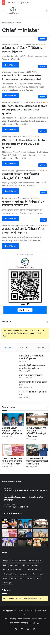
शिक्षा (11, 623)
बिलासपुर (13, 578)
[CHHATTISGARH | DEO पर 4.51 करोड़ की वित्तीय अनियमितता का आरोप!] (13, 450)
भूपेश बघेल (29, 578)
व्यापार (40, 619)
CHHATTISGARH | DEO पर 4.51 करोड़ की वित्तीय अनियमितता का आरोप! (12, 461)
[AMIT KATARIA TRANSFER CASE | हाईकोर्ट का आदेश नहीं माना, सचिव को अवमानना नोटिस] (40, 542)
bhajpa (5, 561)
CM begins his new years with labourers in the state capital (21, 77)
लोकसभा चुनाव (7, 583)
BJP (4, 565)
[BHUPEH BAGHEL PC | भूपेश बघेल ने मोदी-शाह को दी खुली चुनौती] (9, 542)
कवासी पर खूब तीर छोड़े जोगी (31, 375)
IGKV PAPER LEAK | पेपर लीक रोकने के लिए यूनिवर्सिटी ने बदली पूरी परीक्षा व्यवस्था (36, 432)
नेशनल (20, 619)
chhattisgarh (14, 565)
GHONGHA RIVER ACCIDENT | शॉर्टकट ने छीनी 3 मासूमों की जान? (12, 431)
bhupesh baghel (35, 561)
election (33, 574)
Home (6, 23)
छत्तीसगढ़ (13, 619)
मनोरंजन (16, 623)
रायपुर (37, 578)
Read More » (10, 65)
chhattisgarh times (10, 574)
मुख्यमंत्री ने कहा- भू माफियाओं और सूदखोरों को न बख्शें (20, 176)
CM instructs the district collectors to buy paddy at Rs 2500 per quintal (24, 109)
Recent (23, 347)
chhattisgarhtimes (10, 72)
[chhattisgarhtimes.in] (12, 11)
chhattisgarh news (32, 569)
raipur (42, 574)
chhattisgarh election (30, 565)
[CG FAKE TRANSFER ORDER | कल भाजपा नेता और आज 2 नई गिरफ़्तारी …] (9, 523)
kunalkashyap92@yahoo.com (14, 44)
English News (34, 623)
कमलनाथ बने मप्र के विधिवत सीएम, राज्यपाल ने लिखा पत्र (23, 203)
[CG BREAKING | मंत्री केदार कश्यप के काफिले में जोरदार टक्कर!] (37, 450)
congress (23, 574)
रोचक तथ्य (24, 623)
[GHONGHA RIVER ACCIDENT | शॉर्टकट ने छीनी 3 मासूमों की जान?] (13, 419)
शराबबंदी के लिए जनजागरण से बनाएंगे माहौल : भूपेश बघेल (32, 367)
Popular (8, 347)
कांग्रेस (5, 578)
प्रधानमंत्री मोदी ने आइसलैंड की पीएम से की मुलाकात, (31, 357)
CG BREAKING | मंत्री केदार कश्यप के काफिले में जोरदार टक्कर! (37, 461)
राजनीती (34, 619)
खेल (45, 619)
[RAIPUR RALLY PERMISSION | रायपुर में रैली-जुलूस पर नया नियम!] (40, 533)
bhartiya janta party (19, 561)
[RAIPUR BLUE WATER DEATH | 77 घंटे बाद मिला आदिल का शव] (25, 542)
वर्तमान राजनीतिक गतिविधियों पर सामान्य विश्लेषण (22, 49)
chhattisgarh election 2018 (12, 569)
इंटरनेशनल (26, 619)
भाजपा (21, 578)
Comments (41, 347)
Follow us (6, 590)
